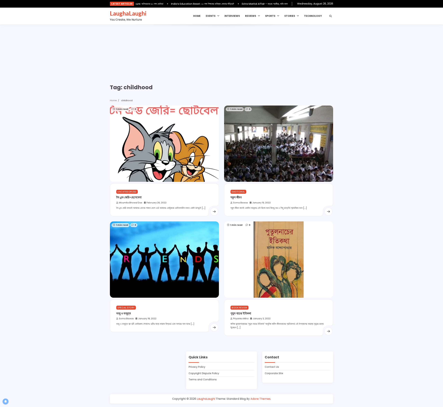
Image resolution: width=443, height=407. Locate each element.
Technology (313, 16)
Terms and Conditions (203, 379)
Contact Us (272, 367)
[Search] (330, 16)
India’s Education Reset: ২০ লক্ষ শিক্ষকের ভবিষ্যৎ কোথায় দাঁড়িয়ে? (196, 4)
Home (197, 16)
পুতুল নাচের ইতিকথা (240, 313)
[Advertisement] (221, 50)
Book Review (239, 307)
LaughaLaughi (128, 13)
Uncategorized (127, 191)
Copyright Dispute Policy (204, 373)
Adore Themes (260, 399)
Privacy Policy (197, 367)
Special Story (126, 307)
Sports (270, 16)
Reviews (250, 16)
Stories (289, 16)
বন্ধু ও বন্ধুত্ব (123, 313)
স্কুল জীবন (236, 197)
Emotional (238, 191)
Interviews (232, 16)
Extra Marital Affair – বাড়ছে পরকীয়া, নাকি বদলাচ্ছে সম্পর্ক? (263, 4)
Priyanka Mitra (240, 318)
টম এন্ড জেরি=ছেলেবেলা (129, 197)
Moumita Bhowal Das (130, 202)
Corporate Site (274, 373)
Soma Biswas (240, 202)
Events (210, 16)
